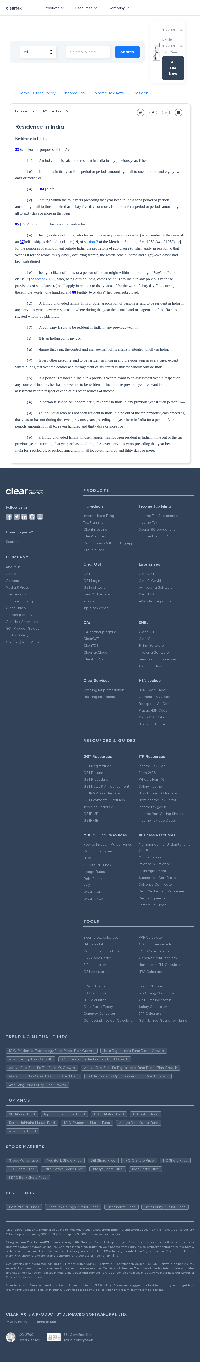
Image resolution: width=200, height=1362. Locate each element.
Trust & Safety (17, 635)
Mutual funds (93, 550)
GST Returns (93, 773)
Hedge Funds (94, 872)
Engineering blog (19, 601)
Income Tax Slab (152, 766)
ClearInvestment (97, 529)
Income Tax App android (158, 516)
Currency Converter (99, 1013)
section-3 (91, 242)
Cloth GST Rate (152, 717)
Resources (83, 8)
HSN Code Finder (152, 690)
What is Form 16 (151, 779)
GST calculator (95, 971)
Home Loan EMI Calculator (160, 965)
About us (13, 567)
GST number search (155, 944)
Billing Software (151, 645)
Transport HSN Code (155, 704)
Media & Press (17, 587)
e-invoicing (92, 601)
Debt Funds (92, 879)
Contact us (15, 574)
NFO (86, 885)
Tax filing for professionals (104, 690)
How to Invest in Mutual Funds (107, 844)
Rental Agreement (154, 898)
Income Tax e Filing (98, 516)
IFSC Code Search (154, 951)
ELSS (87, 858)
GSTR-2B (90, 814)
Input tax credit (96, 608)
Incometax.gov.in (152, 807)
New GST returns (96, 594)
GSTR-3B (90, 820)
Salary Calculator (153, 1007)
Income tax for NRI (154, 536)
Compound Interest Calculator (108, 1020)
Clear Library (16, 608)
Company (117, 8)
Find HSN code (150, 986)
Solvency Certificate (155, 884)
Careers (12, 581)
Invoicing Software (154, 652)
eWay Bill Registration (156, 601)
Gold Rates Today (98, 1007)
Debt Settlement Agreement (163, 891)
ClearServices (94, 536)
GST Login (91, 581)
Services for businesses (158, 659)
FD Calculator (94, 1000)
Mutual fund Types (98, 851)
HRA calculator (95, 986)
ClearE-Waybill (150, 581)
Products (52, 8)
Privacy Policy (16, 1322)
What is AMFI (93, 892)
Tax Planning (93, 522)
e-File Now (173, 68)
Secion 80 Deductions (157, 529)
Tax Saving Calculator (156, 993)
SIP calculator (94, 965)
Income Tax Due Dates (157, 820)
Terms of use (45, 1322)
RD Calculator (94, 993)
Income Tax (148, 522)
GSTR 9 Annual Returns (101, 793)
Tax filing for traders (99, 697)
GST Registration (97, 766)
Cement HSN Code (154, 697)
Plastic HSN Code (153, 710)
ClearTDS (146, 594)
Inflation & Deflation (155, 864)
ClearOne (147, 639)
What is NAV (93, 899)
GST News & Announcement (106, 786)
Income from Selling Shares (161, 814)
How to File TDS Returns (158, 793)
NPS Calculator (151, 971)
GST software (94, 587)
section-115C (45, 279)
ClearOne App (150, 666)
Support (12, 541)
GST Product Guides (22, 628)
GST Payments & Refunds (104, 800)
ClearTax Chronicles (22, 622)
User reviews (16, 594)
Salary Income (150, 786)
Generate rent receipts (158, 958)
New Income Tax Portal (157, 800)
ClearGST (146, 574)
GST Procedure (95, 779)
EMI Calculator (95, 944)
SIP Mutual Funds (97, 865)
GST (86, 574)
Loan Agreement (152, 871)
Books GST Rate (152, 724)
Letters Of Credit (153, 905)
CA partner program (99, 632)
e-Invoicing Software (156, 587)
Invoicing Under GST (99, 807)
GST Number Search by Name (163, 1020)
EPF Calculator (150, 1013)
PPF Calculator (151, 937)
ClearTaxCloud (95, 652)
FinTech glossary (19, 615)
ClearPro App (94, 659)
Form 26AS (147, 773)
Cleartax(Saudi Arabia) (24, 642)
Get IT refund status (155, 1000)
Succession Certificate (157, 878)
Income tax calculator (101, 937)
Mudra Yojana (150, 857)
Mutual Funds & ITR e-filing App (108, 543)
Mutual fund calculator (101, 951)
